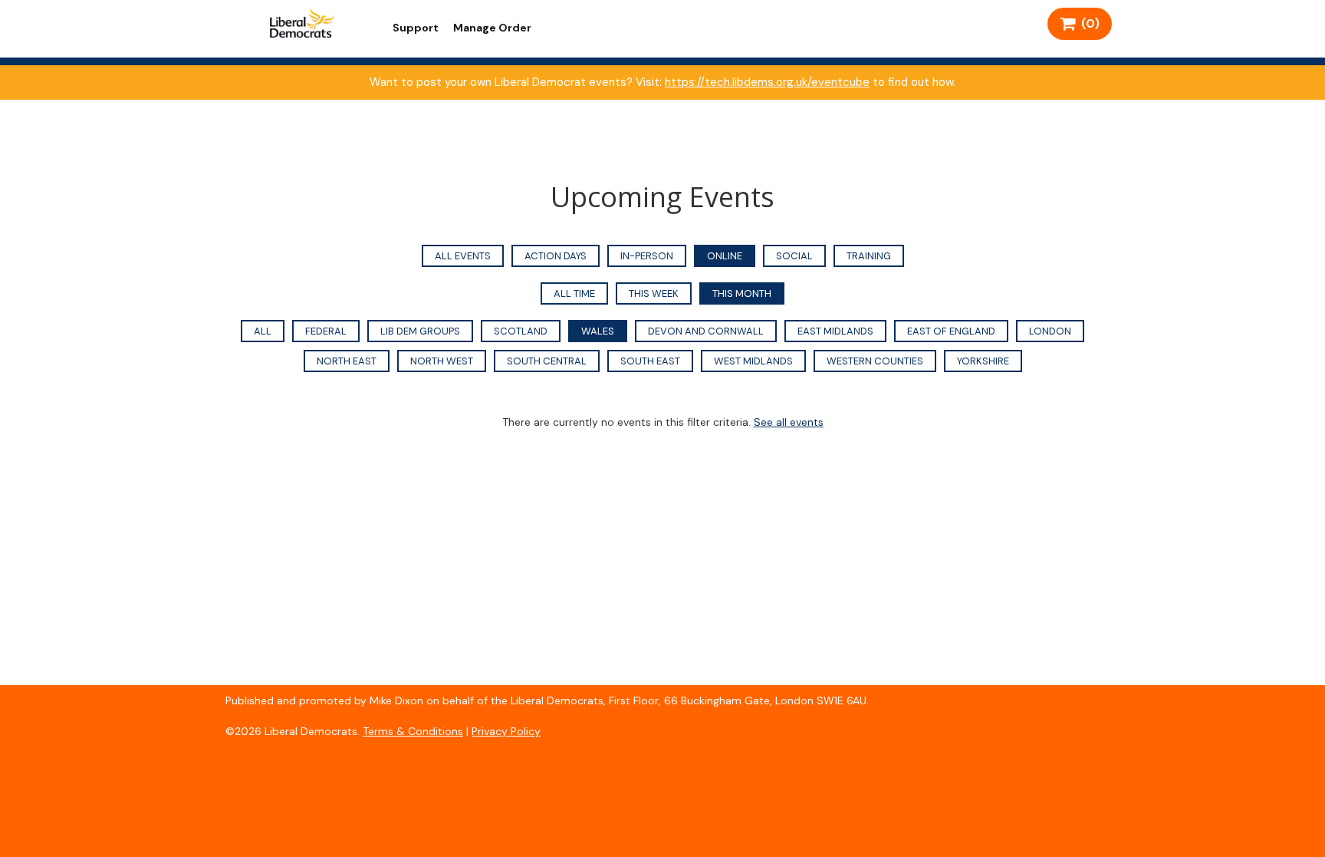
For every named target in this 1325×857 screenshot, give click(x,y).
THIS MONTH (741, 293)
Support (416, 28)
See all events (789, 422)
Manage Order (492, 28)
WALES (597, 331)
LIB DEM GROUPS (420, 331)
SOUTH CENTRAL (547, 361)
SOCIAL (794, 255)
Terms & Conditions (413, 731)
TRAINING (869, 255)
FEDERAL (326, 331)
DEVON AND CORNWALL (706, 331)
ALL (262, 331)
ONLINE (724, 255)
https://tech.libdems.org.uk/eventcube (767, 82)
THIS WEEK (654, 293)
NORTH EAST (346, 361)
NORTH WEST (441, 361)
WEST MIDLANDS (753, 361)
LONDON (1050, 331)
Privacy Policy (506, 731)
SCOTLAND (520, 331)
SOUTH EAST (650, 361)
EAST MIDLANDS (835, 331)
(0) (1087, 23)
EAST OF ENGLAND (951, 331)
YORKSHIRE (983, 361)
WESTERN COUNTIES (875, 361)
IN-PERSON (646, 255)
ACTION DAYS (555, 255)
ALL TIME (574, 293)
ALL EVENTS (463, 255)
